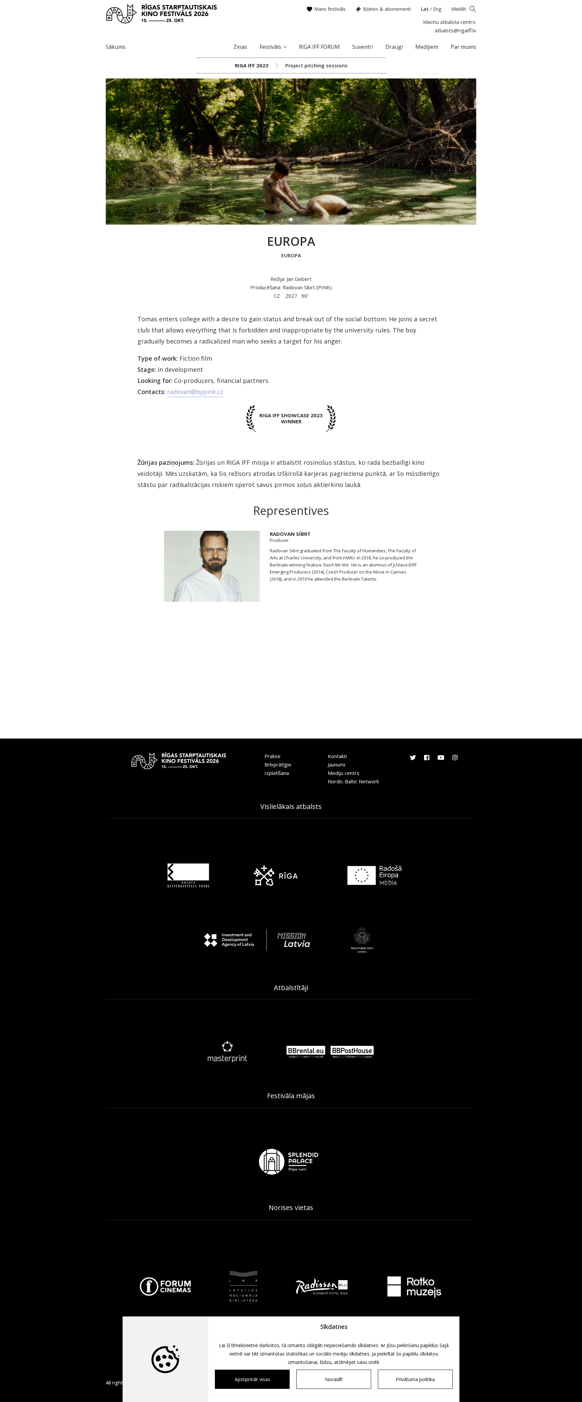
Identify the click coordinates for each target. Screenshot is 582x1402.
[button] (117, 151)
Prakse (272, 756)
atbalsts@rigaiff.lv (455, 30)
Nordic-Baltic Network (353, 781)
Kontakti (337, 756)
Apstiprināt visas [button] (252, 1379)
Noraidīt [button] (334, 1379)
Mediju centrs (343, 773)
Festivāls (270, 47)
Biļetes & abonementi (387, 9)
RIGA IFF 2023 (251, 65)
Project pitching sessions (316, 65)
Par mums (463, 47)
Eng (437, 9)
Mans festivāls (330, 9)
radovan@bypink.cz (195, 392)
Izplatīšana (276, 773)
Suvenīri (362, 47)
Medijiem (426, 47)
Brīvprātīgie (277, 764)
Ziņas (240, 47)
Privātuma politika (415, 1379)
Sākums (116, 47)
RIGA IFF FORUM (319, 47)
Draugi (394, 47)
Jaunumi (336, 764)
